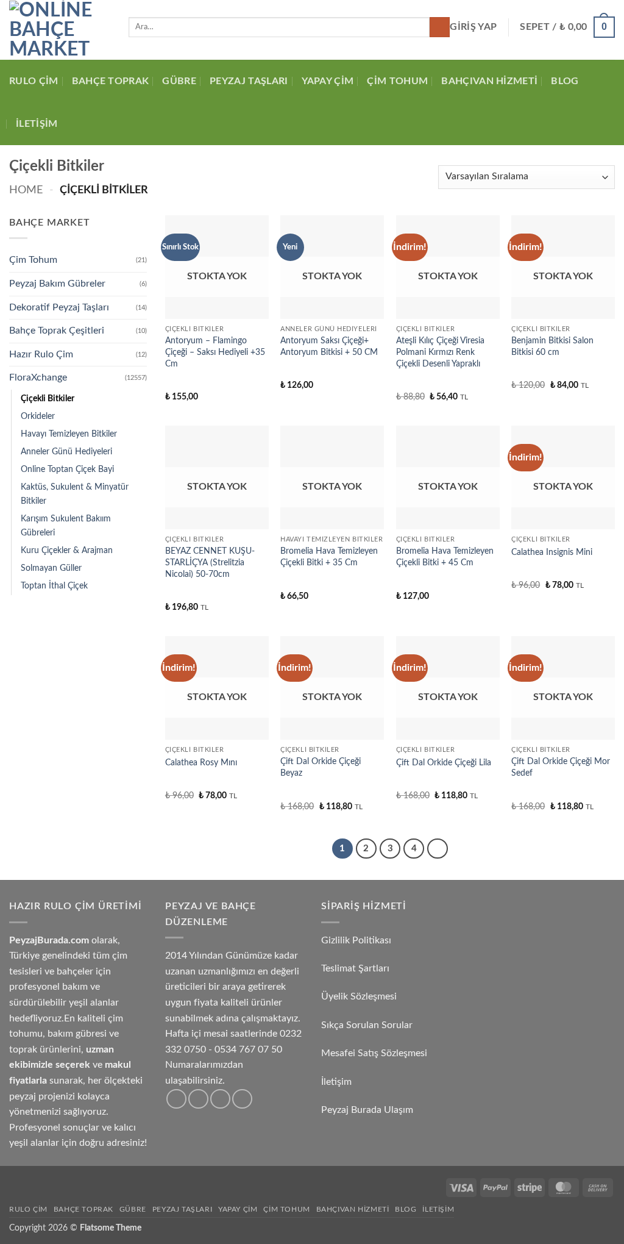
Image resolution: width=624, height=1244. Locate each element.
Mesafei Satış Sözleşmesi (375, 1053)
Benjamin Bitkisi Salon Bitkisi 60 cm (552, 346)
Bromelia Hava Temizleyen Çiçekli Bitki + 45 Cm (445, 556)
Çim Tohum (397, 81)
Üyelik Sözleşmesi (360, 996)
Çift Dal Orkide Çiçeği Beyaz (320, 767)
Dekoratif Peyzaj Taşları (59, 307)
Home (26, 190)
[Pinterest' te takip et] (242, 1099)
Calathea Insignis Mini (551, 552)
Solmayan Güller (51, 568)
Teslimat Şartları (355, 968)
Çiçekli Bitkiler (47, 398)
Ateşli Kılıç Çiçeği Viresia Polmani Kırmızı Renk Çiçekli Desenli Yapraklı (440, 352)
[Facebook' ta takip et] (176, 1099)
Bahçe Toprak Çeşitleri (56, 330)
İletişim (37, 124)
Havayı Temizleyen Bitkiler (69, 433)
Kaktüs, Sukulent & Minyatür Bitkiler (75, 494)
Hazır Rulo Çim (41, 354)
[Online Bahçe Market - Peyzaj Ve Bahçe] (59, 30)
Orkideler (38, 416)
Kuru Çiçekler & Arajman (67, 550)
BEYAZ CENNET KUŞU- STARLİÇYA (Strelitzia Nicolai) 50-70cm (210, 562)
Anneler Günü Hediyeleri (66, 451)
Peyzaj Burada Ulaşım (367, 1110)
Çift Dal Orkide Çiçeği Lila (443, 762)
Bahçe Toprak (110, 81)
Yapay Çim (328, 81)
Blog (564, 81)
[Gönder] (440, 27)
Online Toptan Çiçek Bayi (67, 469)
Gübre (179, 81)
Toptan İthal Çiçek (54, 585)
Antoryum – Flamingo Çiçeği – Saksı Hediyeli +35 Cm (215, 352)
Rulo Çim (33, 81)
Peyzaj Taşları (249, 81)
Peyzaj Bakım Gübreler (57, 283)
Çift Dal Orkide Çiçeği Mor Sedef (560, 767)
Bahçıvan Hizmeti (489, 81)
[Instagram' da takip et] (198, 1099)
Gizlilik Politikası (356, 940)
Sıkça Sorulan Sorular (368, 1025)
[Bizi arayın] (220, 1099)
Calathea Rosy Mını (201, 762)
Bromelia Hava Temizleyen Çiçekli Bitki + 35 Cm (329, 556)
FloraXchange (38, 377)
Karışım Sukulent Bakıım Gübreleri (66, 525)
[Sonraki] (437, 848)
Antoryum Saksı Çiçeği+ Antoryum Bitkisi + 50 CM (329, 346)
